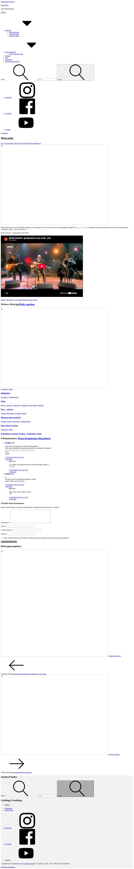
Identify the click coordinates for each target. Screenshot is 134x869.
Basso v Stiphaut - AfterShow (10, 405)
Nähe (3, 401)
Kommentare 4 (36, 143)
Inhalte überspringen (7, 2)
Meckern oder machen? (11, 417)
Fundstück (4, 133)
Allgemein (15, 772)
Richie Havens (27, 300)
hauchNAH (5, 5)
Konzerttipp (33, 405)
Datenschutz (9, 810)
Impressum (8, 60)
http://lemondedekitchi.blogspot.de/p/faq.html (20, 450)
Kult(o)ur (8, 30)
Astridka (8, 443)
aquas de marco (81, 227)
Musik (11, 389)
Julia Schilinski (14, 32)
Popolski (40, 405)
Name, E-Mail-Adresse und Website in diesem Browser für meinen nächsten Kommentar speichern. (36, 538)
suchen (35, 300)
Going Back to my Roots (13, 300)
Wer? (6, 58)
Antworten (8, 459)
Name (3, 526)
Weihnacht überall (26, 772)
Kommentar (5, 522)
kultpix (7, 805)
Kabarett (16, 674)
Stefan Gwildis (14, 36)
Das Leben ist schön (9, 425)
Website (3, 534)
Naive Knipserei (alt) (16, 54)
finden (3, 300)
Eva (2, 143)
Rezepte (7, 56)
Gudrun (8, 474)
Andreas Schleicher (7, 413)
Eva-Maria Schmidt (28, 864)
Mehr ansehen (27, 304)
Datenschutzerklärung (12, 61)
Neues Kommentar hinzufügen (34, 438)
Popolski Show (14, 34)
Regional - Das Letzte (39, 674)
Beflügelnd (5, 393)
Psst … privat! (7, 409)
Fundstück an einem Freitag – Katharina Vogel (21, 434)
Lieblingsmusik (14, 397)
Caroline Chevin (6, 421)
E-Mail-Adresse (7, 530)
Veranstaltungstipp (25, 674)
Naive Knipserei (10, 52)
